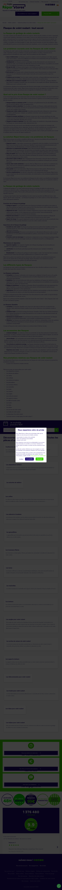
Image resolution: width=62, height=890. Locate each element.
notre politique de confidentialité (38, 455)
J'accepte (39, 459)
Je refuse (21, 459)
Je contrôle (29, 459)
